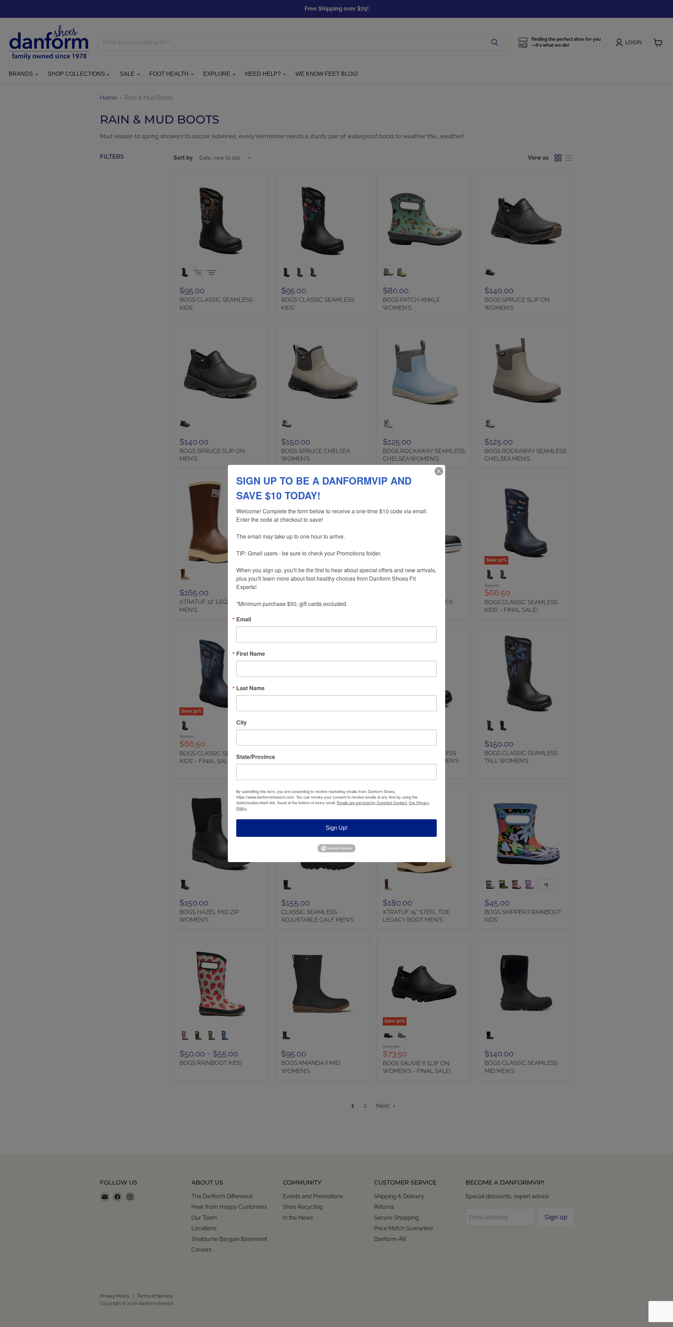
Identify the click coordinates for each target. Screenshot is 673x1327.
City (241, 722)
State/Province (255, 757)
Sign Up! (336, 828)
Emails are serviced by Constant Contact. (372, 802)
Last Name (250, 688)
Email (243, 619)
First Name (250, 653)
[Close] (439, 471)
